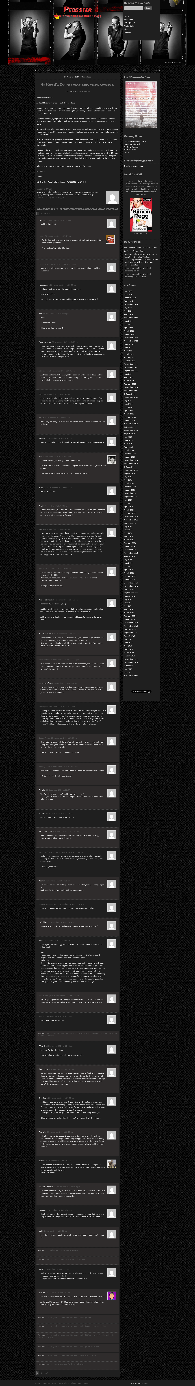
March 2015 (129, 573)
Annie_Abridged (46, 996)
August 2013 (129, 636)
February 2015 (130, 576)
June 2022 (128, 348)
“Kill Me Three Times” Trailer (144, 70)
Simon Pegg (86, 77)
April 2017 (128, 507)
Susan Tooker (45, 738)
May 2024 (128, 311)
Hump (126, 152)
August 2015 (129, 556)
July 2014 (128, 599)
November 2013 (131, 626)
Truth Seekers (130, 150)
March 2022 (129, 354)
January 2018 (129, 490)
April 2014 (128, 609)
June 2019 (128, 440)
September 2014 (131, 593)
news (81, 92)
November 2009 (131, 676)
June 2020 (128, 404)
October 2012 (130, 666)
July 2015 (128, 560)
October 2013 (130, 629)
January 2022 (129, 361)
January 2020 (129, 420)
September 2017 (131, 497)
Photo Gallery (130, 26)
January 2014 (129, 619)
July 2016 (128, 526)
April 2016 (128, 536)
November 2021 (131, 367)
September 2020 (131, 397)
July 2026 (128, 291)
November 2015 (131, 553)
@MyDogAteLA (99, 150)
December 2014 (131, 583)
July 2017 (128, 500)
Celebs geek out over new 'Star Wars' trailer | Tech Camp (71, 1355)
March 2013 (129, 653)
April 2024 (128, 314)
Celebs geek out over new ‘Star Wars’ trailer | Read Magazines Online (76, 1326)
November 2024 (131, 304)
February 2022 (130, 357)
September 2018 (131, 470)
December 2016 (131, 517)
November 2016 (131, 520)
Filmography (129, 23)
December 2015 (131, 550)
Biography (128, 19)
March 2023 (129, 331)
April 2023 (128, 328)
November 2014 (131, 586)
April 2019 (128, 447)
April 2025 (128, 301)
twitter (87, 92)
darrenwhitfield (45, 660)
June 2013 (128, 643)
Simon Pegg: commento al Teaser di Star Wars (66, 1259)
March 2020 (129, 414)
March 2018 (129, 483)
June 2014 (128, 603)
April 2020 (128, 411)
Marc (42, 236)
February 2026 (130, 298)
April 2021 (128, 377)
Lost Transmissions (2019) (135, 142)
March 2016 (129, 540)
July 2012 (128, 669)
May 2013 (128, 646)
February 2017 (130, 513)
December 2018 (131, 460)
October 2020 (130, 394)
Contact (127, 33)
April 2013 (128, 649)
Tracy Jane (43, 707)
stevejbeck (44, 371)
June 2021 (128, 374)
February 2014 (130, 616)
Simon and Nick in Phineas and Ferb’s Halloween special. (61, 70)
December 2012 (131, 659)
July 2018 (128, 477)
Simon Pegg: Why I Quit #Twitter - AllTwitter (66, 1364)
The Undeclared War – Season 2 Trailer (140, 248)
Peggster (77, 9)
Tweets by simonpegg (133, 166)
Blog (126, 29)
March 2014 (129, 613)
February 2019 (130, 454)
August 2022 (129, 344)
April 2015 (128, 570)
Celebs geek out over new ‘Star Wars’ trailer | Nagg (69, 1317)
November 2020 (131, 391)
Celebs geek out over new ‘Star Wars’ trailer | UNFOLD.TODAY (73, 1347)
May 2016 (128, 533)
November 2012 (131, 662)
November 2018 (131, 464)
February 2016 (130, 543)
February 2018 (130, 487)
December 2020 (131, 387)
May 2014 (128, 606)
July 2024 (128, 308)
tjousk (41, 569)
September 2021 (131, 371)
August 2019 (129, 434)
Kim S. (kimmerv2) (47, 852)
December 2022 (131, 338)
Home (126, 16)
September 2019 (131, 430)
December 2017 (131, 493)
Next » (47, 213)
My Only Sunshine (131, 147)
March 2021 (129, 381)
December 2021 (131, 364)
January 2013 (129, 656)
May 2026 (128, 294)
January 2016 (129, 546)
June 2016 (128, 530)
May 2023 (128, 324)
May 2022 (128, 351)
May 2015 (128, 566)
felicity (42, 1016)
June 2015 (128, 563)
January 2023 (129, 334)
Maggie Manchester (47, 904)
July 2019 (128, 437)
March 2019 (129, 450)
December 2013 (131, 623)
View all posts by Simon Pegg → (50, 197)
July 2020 (128, 401)
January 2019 (129, 457)
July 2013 (128, 639)
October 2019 (130, 427)
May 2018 (128, 480)
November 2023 (131, 318)
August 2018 (129, 474)
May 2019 (128, 444)
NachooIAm (44, 264)
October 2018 (130, 467)
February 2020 (130, 417)
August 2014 (129, 596)
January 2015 (129, 580)
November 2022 (131, 341)
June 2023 (128, 321)
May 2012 (128, 672)
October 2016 (130, 523)
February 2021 (130, 384)
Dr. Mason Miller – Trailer (134, 251)
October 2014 (130, 590)
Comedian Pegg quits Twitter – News (62, 1250)
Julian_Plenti (44, 767)
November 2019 (131, 424)
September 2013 (131, 633)
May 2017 (128, 503)
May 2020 (128, 407)
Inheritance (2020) (132, 144)
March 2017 (129, 510)
